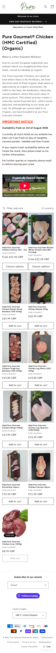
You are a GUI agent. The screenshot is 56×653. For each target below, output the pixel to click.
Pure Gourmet (16, 637)
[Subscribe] (45, 585)
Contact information (29, 646)
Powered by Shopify (30, 637)
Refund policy (47, 637)
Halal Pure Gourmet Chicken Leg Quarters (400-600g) (38, 427)
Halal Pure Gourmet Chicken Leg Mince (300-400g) (40, 368)
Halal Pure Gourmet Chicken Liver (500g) (12, 543)
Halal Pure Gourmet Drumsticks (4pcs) (11, 486)
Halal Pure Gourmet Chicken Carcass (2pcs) (39, 486)
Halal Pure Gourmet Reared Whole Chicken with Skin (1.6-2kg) (40, 250)
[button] (3, 6)
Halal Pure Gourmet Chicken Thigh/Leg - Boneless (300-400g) (12, 368)
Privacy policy (13, 642)
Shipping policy (45, 642)
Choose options (15, 266)
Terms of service (29, 642)
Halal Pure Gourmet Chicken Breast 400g (38, 308)
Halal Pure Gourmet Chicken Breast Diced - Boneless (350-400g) (12, 309)
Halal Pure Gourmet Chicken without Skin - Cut (14, 249)
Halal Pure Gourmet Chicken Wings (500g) (12, 426)
